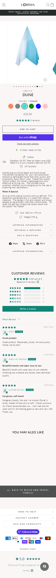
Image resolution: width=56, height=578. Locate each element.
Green (31, 106)
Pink (45, 106)
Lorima (28, 91)
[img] (9, 327)
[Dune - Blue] (19, 467)
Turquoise (24, 106)
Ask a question (28, 235)
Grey (18, 106)
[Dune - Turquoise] (12, 467)
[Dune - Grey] (9, 467)
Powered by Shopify (28, 549)
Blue (38, 106)
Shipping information (28, 251)
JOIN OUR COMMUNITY (27, 524)
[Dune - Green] (15, 467)
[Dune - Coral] (5, 467)
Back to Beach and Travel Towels (30, 491)
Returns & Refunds (28, 230)
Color (28, 101)
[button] (23, 120)
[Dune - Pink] (12, 469)
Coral (11, 106)
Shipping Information (28, 225)
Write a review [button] (28, 308)
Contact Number (27, 518)
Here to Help (27, 512)
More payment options (28, 144)
